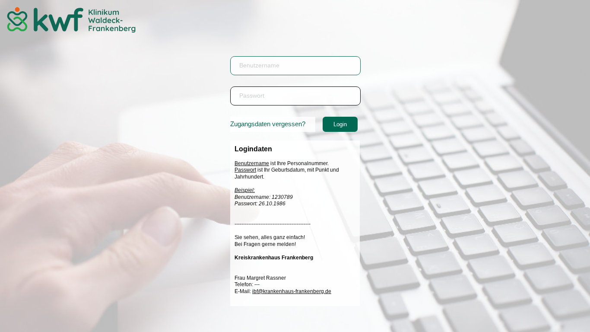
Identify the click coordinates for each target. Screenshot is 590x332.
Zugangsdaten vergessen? (267, 124)
